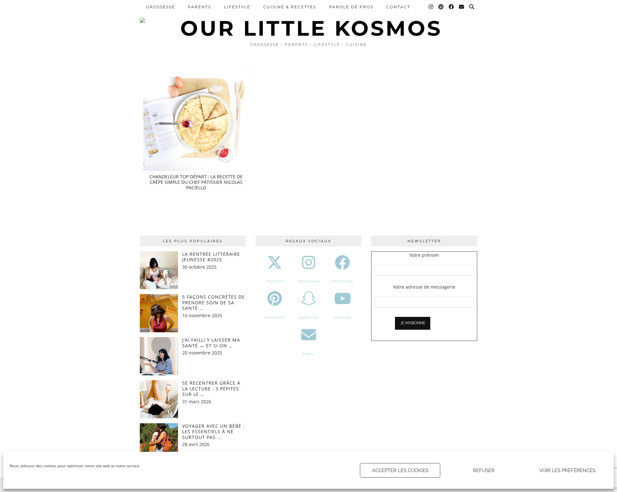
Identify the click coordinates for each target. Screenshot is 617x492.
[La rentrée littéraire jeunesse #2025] (159, 270)
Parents (199, 6)
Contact (398, 6)
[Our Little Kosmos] (308, 19)
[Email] (462, 7)
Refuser (484, 470)
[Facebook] (451, 7)
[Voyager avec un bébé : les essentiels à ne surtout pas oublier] (159, 442)
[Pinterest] (441, 7)
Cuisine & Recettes (289, 6)
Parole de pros (351, 6)
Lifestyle (237, 6)
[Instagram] (431, 7)
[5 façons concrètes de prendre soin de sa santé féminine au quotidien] (159, 313)
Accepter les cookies (400, 470)
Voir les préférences (567, 470)
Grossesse (160, 6)
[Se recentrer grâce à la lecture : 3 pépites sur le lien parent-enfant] (159, 399)
